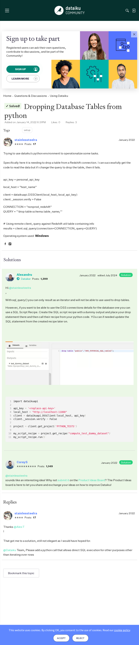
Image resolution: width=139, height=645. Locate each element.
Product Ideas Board (91, 480)
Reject (80, 638)
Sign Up (21, 69)
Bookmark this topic (21, 573)
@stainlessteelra (20, 288)
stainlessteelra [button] (25, 140)
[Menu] (7, 10)
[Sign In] (133, 11)
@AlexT (19, 527)
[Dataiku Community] (69, 11)
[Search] (127, 11)
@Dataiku (9, 550)
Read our (116, 630)
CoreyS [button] (22, 462)
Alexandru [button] (24, 274)
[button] (134, 34)
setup (27, 130)
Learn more (20, 78)
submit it (63, 480)
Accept (61, 638)
